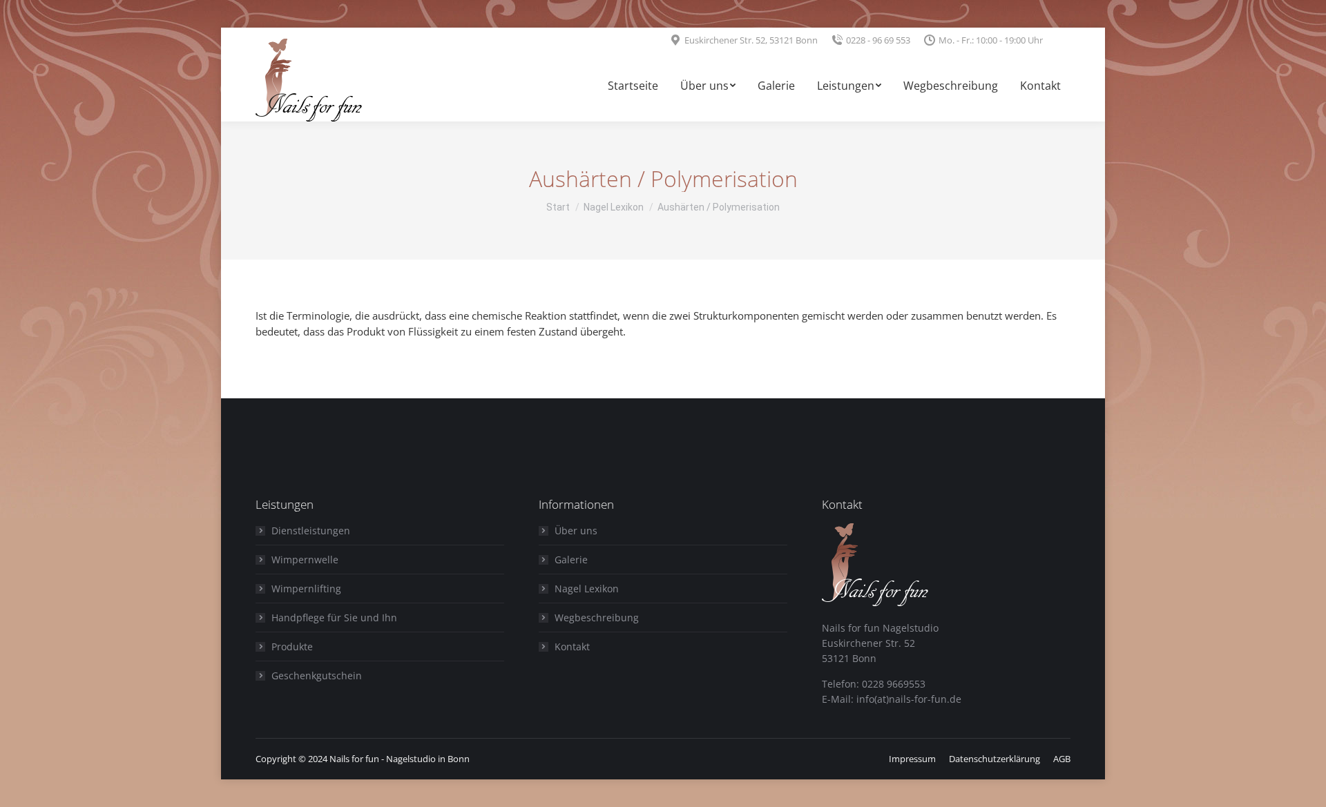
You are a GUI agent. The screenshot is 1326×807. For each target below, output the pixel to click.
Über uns (576, 530)
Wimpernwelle (304, 559)
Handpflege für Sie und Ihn (334, 617)
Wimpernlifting (306, 588)
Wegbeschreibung (597, 617)
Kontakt (572, 646)
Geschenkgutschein (316, 675)
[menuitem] (633, 87)
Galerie (571, 559)
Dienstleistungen (310, 530)
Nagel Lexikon (587, 588)
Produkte (292, 646)
